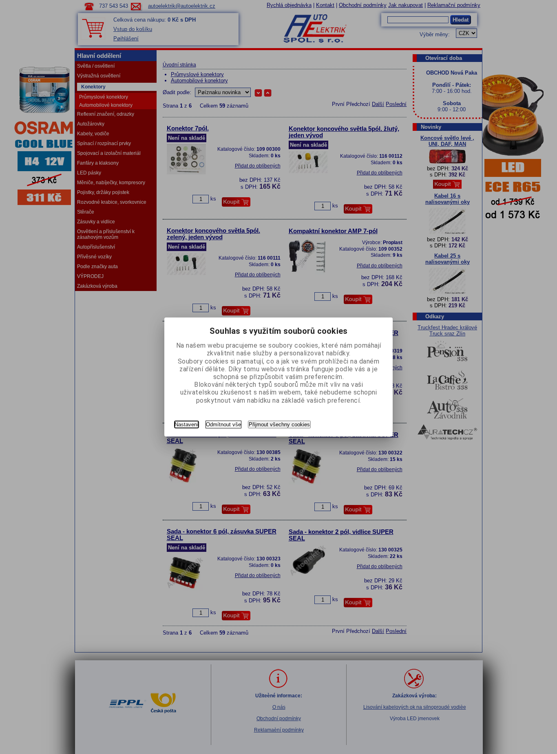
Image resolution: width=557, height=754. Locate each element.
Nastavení (187, 424)
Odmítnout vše (223, 424)
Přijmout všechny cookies (279, 424)
